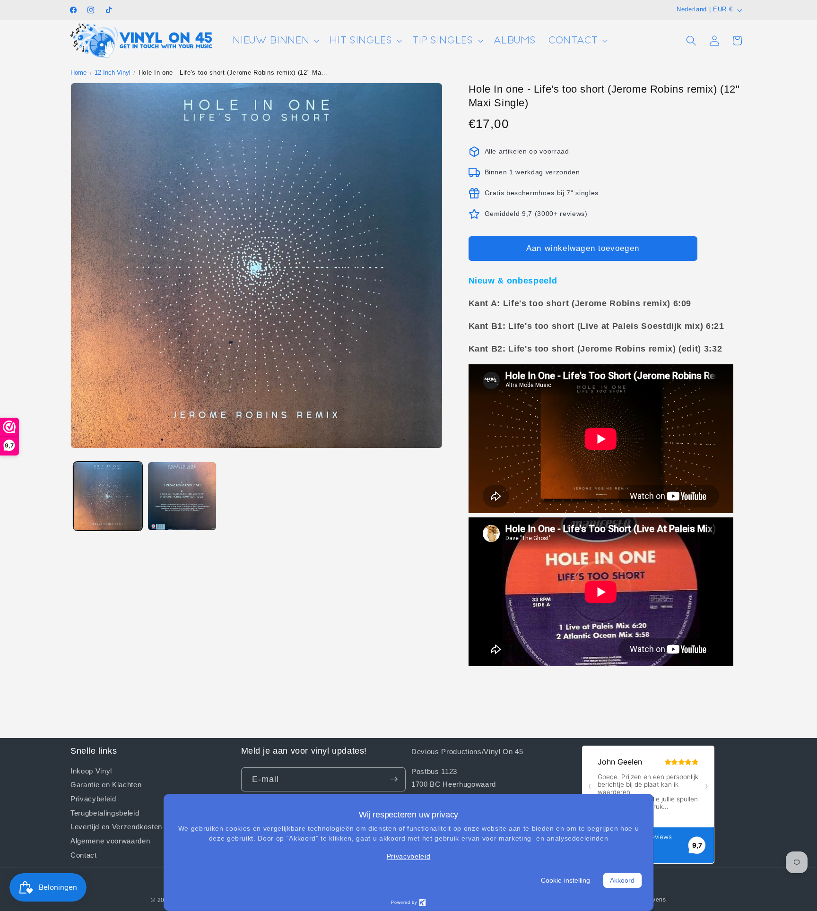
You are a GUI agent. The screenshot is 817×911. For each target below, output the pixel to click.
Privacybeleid (93, 798)
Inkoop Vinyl (91, 770)
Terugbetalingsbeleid (104, 812)
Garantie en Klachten (105, 784)
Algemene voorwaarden (110, 840)
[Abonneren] (393, 779)
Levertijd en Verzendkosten (116, 826)
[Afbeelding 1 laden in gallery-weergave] (107, 496)
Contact (83, 854)
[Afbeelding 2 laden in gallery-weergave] (182, 496)
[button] (274, 41)
